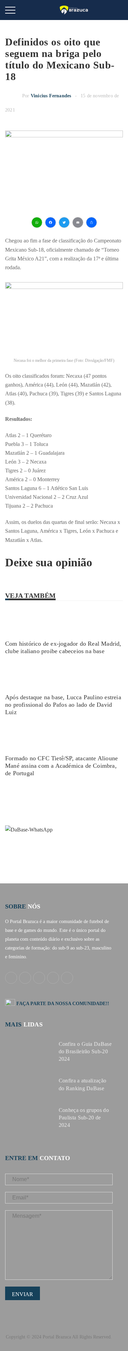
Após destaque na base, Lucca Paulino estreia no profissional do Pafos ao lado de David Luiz (63, 705)
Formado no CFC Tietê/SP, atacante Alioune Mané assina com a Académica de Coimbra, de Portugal (61, 766)
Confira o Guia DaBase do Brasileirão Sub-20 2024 (85, 1051)
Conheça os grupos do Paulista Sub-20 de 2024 (84, 1117)
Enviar (22, 1294)
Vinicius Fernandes (51, 95)
